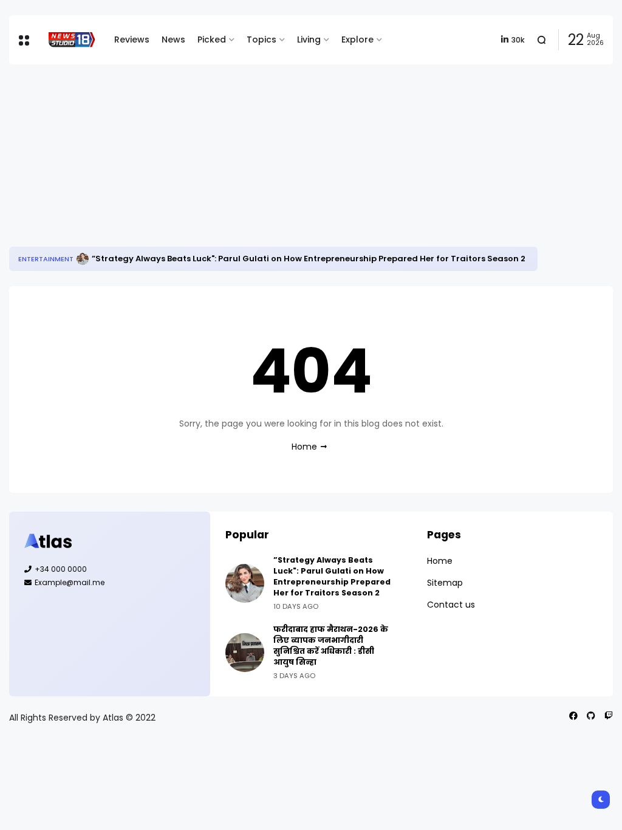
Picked (211, 39)
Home (304, 447)
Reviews (131, 39)
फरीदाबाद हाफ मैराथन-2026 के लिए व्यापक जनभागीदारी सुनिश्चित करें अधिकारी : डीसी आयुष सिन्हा (330, 645)
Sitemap (445, 583)
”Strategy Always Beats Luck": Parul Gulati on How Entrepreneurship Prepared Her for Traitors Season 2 (308, 258)
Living (309, 39)
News (173, 39)
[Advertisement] (311, 155)
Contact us (451, 604)
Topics (261, 39)
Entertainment (45, 259)
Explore (357, 39)
